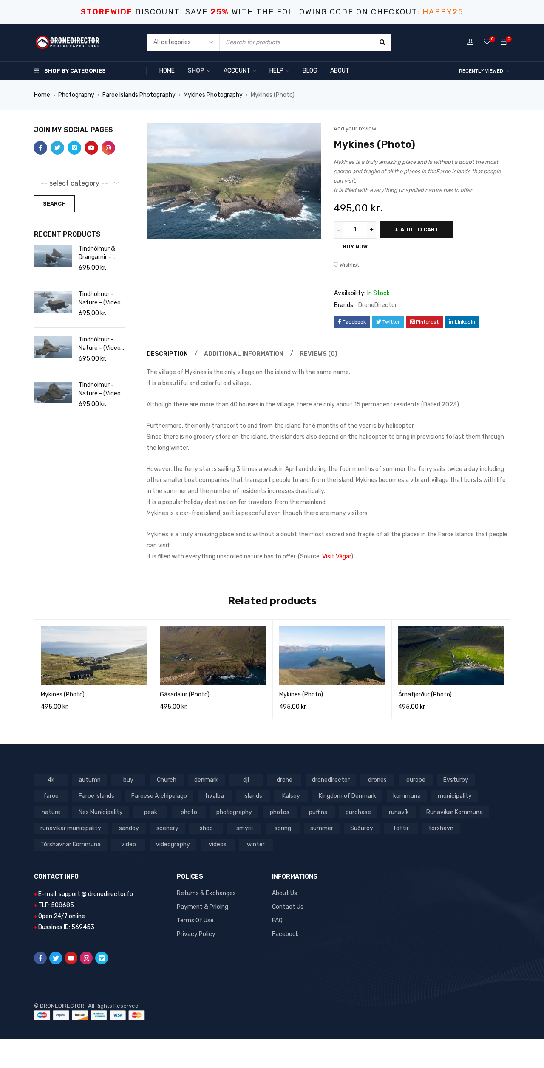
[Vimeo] (101, 958)
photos (279, 812)
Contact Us (287, 906)
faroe (51, 796)
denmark (206, 779)
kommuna (407, 796)
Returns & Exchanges (206, 893)
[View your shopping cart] (504, 42)
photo (189, 812)
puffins (318, 812)
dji (246, 779)
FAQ (277, 920)
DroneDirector (377, 305)
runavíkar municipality (70, 828)
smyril (244, 828)
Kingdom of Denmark (347, 796)
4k (51, 779)
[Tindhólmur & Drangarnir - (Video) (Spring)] (53, 256)
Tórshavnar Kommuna (70, 844)
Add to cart (419, 229)
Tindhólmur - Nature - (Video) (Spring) (100, 298)
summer (321, 828)
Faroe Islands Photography (139, 95)
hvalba (215, 796)
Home (42, 95)
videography (173, 844)
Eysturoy (455, 779)
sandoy (129, 828)
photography (234, 812)
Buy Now (355, 246)
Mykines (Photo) (63, 694)
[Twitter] (55, 958)
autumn (90, 779)
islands (253, 796)
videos (218, 844)
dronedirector (331, 779)
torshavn (440, 828)
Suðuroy (361, 828)
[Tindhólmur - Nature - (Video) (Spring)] (53, 302)
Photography (76, 95)
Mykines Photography (213, 95)
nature (51, 812)
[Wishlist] (487, 42)
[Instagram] (86, 958)
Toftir (401, 828)
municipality (455, 796)
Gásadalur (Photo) (185, 694)
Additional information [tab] (243, 354)
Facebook (285, 934)
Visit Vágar (336, 556)
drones (377, 779)
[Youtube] (71, 958)
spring (283, 828)
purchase (358, 812)
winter (256, 844)
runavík (399, 812)
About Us (284, 893)
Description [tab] (167, 354)
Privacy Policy (196, 934)
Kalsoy (291, 796)
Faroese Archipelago (159, 796)
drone (284, 779)
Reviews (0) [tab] (318, 354)
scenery (167, 828)
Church (166, 779)
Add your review (355, 128)
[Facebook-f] (40, 958)
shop (206, 828)
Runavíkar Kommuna (454, 812)
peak (150, 812)
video (128, 844)
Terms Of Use (195, 920)
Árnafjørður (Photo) (425, 694)
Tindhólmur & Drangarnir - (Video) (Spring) (100, 253)
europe (415, 779)
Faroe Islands (96, 796)
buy (128, 779)
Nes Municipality (101, 812)
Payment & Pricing (202, 906)
